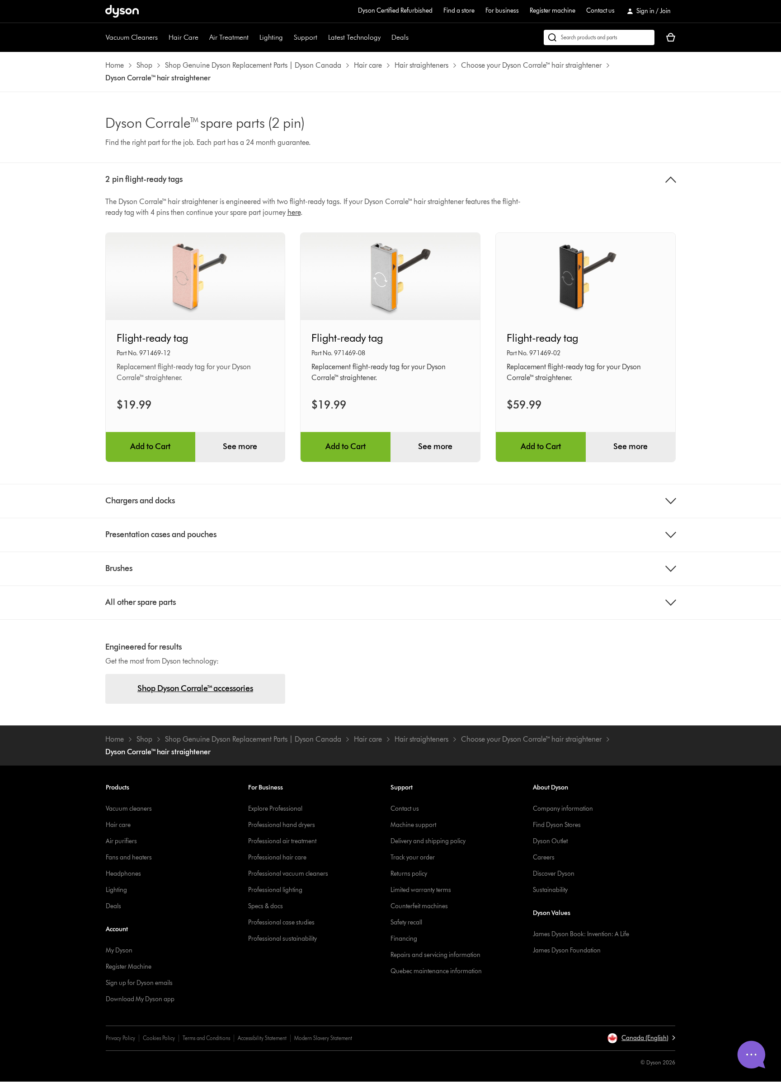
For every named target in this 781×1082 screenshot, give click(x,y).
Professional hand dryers (281, 825)
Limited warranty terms (420, 890)
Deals (400, 37)
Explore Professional (275, 809)
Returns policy (408, 874)
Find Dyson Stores (557, 825)
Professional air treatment (282, 841)
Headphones (123, 874)
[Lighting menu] (287, 37)
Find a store (459, 10)
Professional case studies (281, 922)
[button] (641, 1038)
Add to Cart (150, 446)
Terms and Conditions (206, 1038)
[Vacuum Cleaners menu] (162, 37)
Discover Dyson (553, 874)
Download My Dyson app (140, 999)
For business (502, 10)
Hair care (118, 825)
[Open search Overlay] (599, 37)
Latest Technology (354, 37)
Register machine (552, 10)
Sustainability (550, 890)
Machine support (413, 825)
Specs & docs (265, 906)
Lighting (271, 37)
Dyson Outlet (550, 841)
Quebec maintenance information (436, 971)
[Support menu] (321, 37)
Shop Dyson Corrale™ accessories (195, 688)
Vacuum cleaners (129, 809)
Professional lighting (275, 890)
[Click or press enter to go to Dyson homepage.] (122, 11)
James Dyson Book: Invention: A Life (581, 934)
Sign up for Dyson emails (139, 983)
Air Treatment (229, 37)
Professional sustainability (282, 939)
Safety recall (406, 922)
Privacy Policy (120, 1038)
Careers (544, 857)
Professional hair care (277, 857)
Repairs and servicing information (435, 955)
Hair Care (183, 37)
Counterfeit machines (419, 906)
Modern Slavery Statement (323, 1038)
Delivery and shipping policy (428, 841)
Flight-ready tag (152, 337)
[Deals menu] (413, 37)
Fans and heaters (129, 857)
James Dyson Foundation (567, 950)
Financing (403, 939)
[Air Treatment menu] (253, 37)
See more (240, 446)
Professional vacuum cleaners (288, 874)
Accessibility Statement (262, 1038)
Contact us (600, 10)
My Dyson (119, 950)
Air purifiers (121, 841)
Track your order (412, 857)
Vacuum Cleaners (132, 37)
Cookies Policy (159, 1038)
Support (305, 37)
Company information (563, 809)
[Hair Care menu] (202, 37)
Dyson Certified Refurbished (395, 10)
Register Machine (128, 967)
